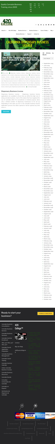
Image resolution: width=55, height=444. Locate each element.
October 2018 (47, 182)
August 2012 (47, 266)
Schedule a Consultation (45, 313)
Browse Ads (41, 433)
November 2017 (48, 190)
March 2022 (47, 128)
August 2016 (47, 213)
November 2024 (48, 74)
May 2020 (46, 161)
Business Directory (20, 34)
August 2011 (47, 282)
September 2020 (48, 157)
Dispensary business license (18, 73)
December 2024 (48, 72)
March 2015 (47, 238)
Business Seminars (33, 30)
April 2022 (46, 126)
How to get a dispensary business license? (15, 82)
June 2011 (46, 286)
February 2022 (48, 130)
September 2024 (48, 78)
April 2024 (46, 86)
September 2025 (48, 63)
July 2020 (46, 159)
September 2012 (48, 264)
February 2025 (48, 67)
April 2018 (46, 184)
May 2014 (46, 259)
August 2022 (47, 117)
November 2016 (48, 207)
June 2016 (47, 218)
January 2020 (48, 168)
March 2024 (47, 88)
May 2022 (46, 124)
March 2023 (47, 105)
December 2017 (48, 188)
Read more (6, 111)
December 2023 (48, 94)
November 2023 (48, 97)
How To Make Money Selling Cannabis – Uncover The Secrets (34, 352)
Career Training (44, 30)
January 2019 (47, 176)
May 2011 (46, 289)
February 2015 (48, 241)
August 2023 (47, 101)
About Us (3, 30)
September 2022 (48, 115)
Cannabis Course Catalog (28, 423)
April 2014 (46, 261)
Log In (49, 433)
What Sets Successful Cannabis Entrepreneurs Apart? (34, 381)
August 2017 (47, 195)
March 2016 (47, 224)
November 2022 (48, 111)
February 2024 (48, 90)
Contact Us (36, 34)
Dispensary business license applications (14, 79)
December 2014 (48, 245)
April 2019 (46, 172)
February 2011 (48, 295)
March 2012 (47, 274)
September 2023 (48, 99)
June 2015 (47, 232)
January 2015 (47, 243)
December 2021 (48, 132)
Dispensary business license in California (13, 81)
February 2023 (48, 107)
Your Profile (27, 438)
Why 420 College (12, 30)
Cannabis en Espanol (14, 423)
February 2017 (48, 201)
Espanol (29, 34)
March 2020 (47, 163)
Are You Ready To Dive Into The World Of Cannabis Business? (34, 358)
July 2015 (46, 230)
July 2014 (46, 255)
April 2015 (46, 236)
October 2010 (47, 299)
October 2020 (48, 155)
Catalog (39, 5)
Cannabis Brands (6, 377)
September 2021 (48, 134)
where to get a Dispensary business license (15, 86)
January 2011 (47, 297)
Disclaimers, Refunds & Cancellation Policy (13, 433)
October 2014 (47, 249)
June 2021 (47, 140)
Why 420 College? (42, 423)
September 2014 (48, 251)
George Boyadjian (33, 86)
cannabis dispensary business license (19, 77)
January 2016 (47, 228)
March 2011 (47, 293)
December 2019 (48, 170)
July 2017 (46, 197)
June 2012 (47, 268)
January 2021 (47, 151)
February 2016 (48, 226)
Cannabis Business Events (27, 428)
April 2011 (46, 291)
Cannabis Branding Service (42, 428)
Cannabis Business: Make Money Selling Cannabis (34, 339)
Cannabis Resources (30, 433)
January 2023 (47, 109)
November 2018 (48, 180)
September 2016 (48, 211)
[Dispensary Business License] (20, 61)
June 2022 (47, 122)
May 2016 (46, 220)
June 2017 (47, 199)
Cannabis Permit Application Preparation (6, 349)
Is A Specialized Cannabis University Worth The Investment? (34, 369)
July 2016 (46, 216)
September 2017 (48, 193)
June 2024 (47, 82)
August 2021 (47, 136)
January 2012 (47, 278)
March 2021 (47, 147)
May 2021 (46, 142)
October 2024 (48, 76)
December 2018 (48, 178)
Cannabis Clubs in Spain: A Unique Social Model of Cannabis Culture (34, 334)
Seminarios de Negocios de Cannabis (6, 393)
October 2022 (48, 113)
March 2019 (47, 174)
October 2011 (47, 280)
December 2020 (48, 153)
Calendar (35, 5)
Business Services (22, 30)
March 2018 (47, 186)
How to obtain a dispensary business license (17, 75)
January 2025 (47, 69)
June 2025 (47, 65)
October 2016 (47, 209)
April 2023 (46, 103)
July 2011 (46, 284)
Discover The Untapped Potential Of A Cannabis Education (34, 363)
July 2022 (46, 120)
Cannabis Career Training (12, 428)
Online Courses (31, 7)
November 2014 (48, 247)
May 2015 (46, 234)
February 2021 (48, 149)
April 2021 (46, 145)
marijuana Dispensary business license (18, 84)
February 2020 (48, 165)
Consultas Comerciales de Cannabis (6, 381)
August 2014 (47, 253)
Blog (52, 30)
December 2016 (48, 205)
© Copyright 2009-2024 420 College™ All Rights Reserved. (27, 419)
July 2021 (46, 138)
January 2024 (47, 92)
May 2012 (46, 270)
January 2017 (47, 203)
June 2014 (47, 257)
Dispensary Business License (12, 91)
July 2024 (46, 80)
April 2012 (46, 272)
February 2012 (48, 276)
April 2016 (46, 222)
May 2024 (46, 84)
